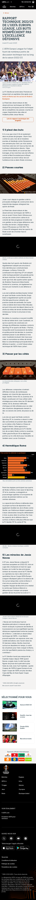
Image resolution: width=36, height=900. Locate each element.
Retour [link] (7, 13)
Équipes (21, 777)
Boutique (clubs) (24, 793)
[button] (30, 6)
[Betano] (21, 759)
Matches (4, 777)
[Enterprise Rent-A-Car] (21, 755)
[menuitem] (13, 6)
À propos (22, 789)
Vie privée (5, 857)
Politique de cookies (8, 864)
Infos (20, 781)
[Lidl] (14, 759)
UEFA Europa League (4, 6)
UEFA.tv (4, 781)
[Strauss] (14, 755)
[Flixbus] (28, 759)
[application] (18, 247)
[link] (13, 6)
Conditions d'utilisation (9, 860)
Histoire (21, 785)
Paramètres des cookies (9, 867)
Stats (3, 793)
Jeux (3, 789)
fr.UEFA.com (5, 813)
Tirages (4, 785)
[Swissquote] (28, 755)
